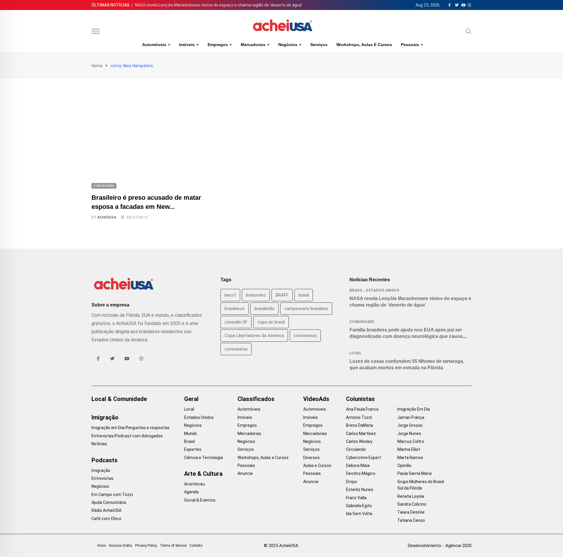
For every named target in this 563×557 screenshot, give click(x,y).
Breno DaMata (359, 425)
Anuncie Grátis (120, 546)
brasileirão (264, 308)
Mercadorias (253, 44)
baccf (230, 295)
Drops (351, 481)
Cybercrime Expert (363, 457)
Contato (195, 546)
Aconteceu (194, 484)
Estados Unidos (383, 290)
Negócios (287, 44)
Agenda (191, 492)
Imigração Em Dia (413, 409)
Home (97, 65)
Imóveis (187, 44)
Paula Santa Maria (414, 473)
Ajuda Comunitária (108, 502)
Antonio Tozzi (359, 417)
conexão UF (236, 322)
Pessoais (410, 44)
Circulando (356, 449)
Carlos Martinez (361, 433)
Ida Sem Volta (359, 513)
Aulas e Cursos (317, 465)
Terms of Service (173, 546)
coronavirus (305, 335)
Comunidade (362, 322)
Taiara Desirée (411, 512)
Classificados (256, 398)
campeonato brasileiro (306, 308)
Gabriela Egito (359, 505)
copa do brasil (271, 322)
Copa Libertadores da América (254, 335)
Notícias (99, 443)
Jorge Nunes (409, 433)
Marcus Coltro (410, 441)
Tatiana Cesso (411, 520)
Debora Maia (357, 465)
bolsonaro (256, 295)
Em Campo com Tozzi (112, 494)
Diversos (311, 457)
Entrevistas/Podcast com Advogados (127, 436)
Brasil (356, 290)
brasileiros (235, 308)
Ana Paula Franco (362, 409)
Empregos (218, 44)
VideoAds (316, 398)
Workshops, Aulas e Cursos (364, 44)
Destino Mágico (360, 473)
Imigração (104, 417)
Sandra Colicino (411, 504)
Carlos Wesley (359, 441)
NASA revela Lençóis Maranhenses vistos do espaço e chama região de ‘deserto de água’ (218, 5)
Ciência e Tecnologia (203, 457)
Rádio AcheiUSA (106, 510)
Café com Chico (106, 518)
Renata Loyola (410, 496)
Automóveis (154, 44)
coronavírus (236, 349)
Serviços (319, 44)
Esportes (192, 449)
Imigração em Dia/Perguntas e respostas (130, 427)
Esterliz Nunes (359, 489)
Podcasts (104, 460)
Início (101, 546)
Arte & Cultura (203, 473)
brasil (304, 295)
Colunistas (360, 398)
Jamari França (410, 417)
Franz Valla (356, 497)
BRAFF (282, 295)
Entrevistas (102, 478)
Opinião (404, 465)
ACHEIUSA (106, 217)
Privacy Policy (146, 546)
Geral (191, 398)
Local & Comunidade (119, 398)
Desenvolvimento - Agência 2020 (440, 545)
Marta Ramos (410, 457)
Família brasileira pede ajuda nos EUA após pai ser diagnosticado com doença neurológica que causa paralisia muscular (406, 336)
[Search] (469, 31)
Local (356, 353)
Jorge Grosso (410, 425)
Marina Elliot (408, 449)
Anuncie (245, 473)
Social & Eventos (200, 500)
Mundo (190, 433)
